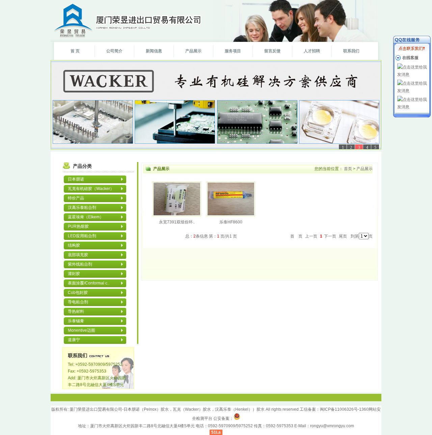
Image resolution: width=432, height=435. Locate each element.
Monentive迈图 (81, 330)
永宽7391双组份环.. (177, 222)
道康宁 (74, 339)
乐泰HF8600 (230, 222)
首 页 (75, 51)
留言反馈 (272, 51)
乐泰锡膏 (76, 321)
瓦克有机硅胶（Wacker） (91, 188)
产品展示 (193, 51)
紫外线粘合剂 (80, 264)
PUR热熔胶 (78, 226)
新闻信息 (154, 51)
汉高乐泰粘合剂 (82, 207)
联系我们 (351, 51)
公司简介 (114, 51)
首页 (348, 168)
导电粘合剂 (78, 302)
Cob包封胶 (78, 292)
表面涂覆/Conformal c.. (88, 283)
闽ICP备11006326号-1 (340, 409)
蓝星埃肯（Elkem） (86, 217)
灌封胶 (74, 273)
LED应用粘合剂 (82, 236)
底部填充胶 (78, 254)
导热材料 (76, 311)
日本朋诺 (76, 179)
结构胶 (74, 245)
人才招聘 (312, 51)
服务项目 (233, 51)
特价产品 (76, 198)
